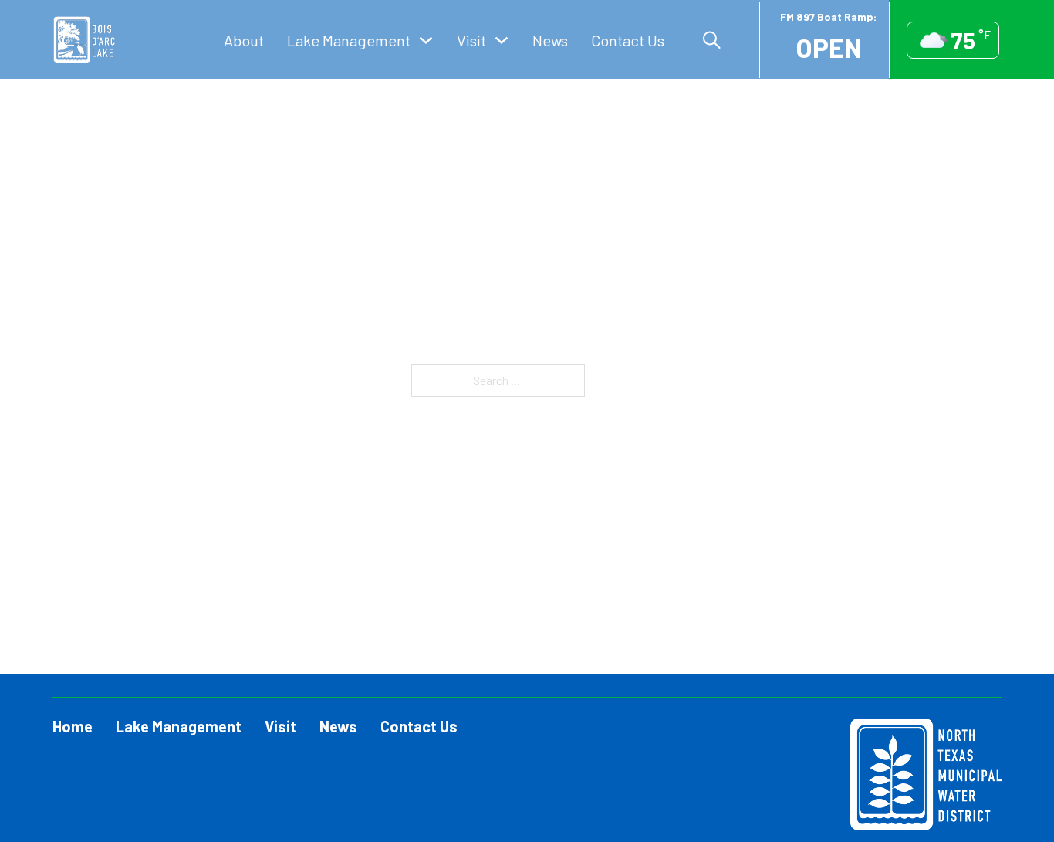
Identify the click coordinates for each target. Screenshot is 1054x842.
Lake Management (348, 40)
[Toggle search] (711, 40)
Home (72, 726)
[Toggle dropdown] (426, 40)
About (244, 40)
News (550, 40)
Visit (471, 40)
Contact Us (627, 40)
